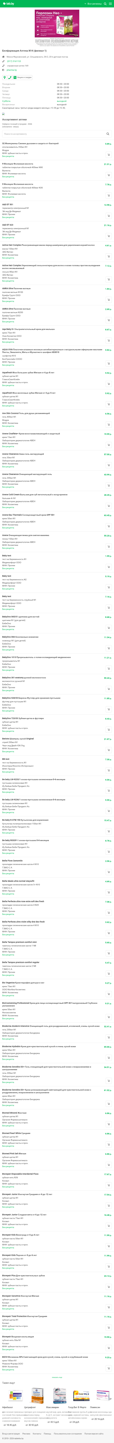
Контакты (37, 1433)
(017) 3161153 (14, 61)
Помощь (47, 1433)
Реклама (26, 1433)
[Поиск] (108, 133)
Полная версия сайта (93, 1433)
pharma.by (12, 70)
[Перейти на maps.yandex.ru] (3, 113)
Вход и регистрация (11, 1433)
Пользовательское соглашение (68, 1433)
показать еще (57, 1377)
